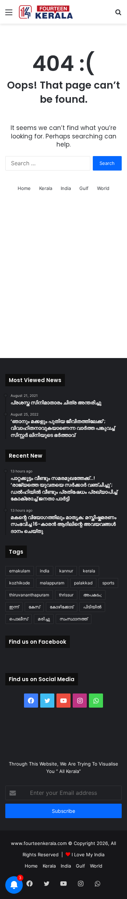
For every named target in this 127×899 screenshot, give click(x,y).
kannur (66, 570)
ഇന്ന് (14, 606)
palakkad (83, 582)
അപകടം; (92, 594)
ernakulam (19, 570)
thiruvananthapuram (29, 594)
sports (108, 582)
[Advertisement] (63, 283)
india (44, 570)
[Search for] (118, 15)
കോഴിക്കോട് (61, 606)
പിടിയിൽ (92, 606)
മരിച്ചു (44, 618)
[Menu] (8, 15)
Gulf (84, 188)
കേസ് (34, 606)
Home (24, 188)
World (103, 188)
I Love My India (88, 854)
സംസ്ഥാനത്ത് (73, 618)
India (66, 188)
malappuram (52, 582)
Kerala (45, 188)
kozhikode (19, 582)
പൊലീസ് (18, 618)
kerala (89, 570)
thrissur (66, 594)
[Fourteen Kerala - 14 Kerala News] (46, 12)
